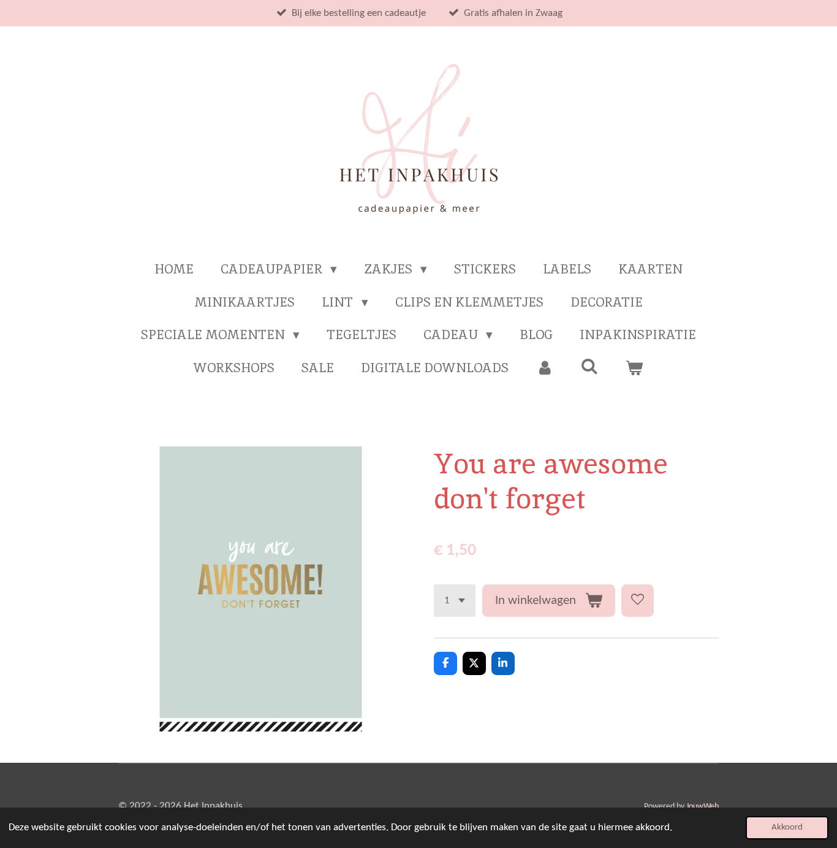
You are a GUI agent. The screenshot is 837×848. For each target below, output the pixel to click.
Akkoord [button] (787, 827)
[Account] (544, 367)
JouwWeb (702, 806)
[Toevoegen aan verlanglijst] (637, 600)
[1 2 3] (454, 600)
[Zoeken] (589, 366)
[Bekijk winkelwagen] (634, 367)
